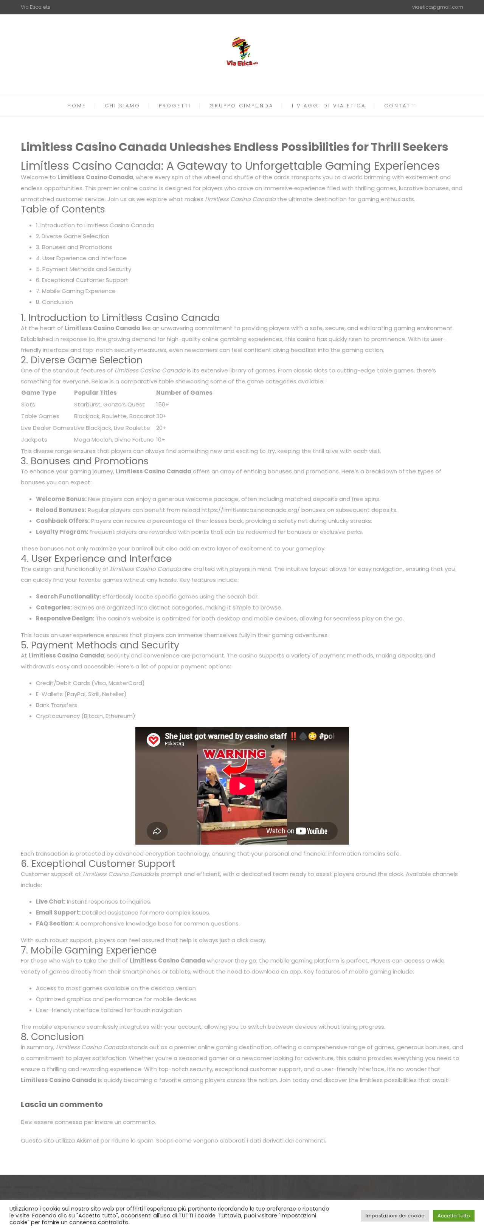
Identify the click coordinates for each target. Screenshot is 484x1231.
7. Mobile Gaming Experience (76, 291)
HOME (76, 105)
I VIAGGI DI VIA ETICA (329, 105)
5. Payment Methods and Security (83, 269)
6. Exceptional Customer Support (82, 280)
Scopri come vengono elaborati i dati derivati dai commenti (240, 1140)
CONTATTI (400, 105)
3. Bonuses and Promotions (74, 247)
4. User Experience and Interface (81, 258)
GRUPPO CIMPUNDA (241, 105)
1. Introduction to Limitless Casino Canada (95, 225)
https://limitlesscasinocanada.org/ (251, 510)
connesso (68, 1122)
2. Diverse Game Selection (72, 236)
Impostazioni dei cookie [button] (395, 1215)
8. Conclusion (54, 302)
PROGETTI (175, 105)
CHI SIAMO (122, 105)
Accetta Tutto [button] (453, 1215)
